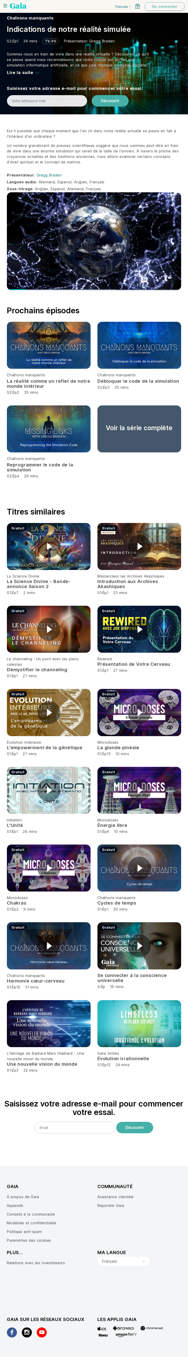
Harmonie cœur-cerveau (36, 981)
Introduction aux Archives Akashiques (127, 584)
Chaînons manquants (30, 18)
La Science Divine (23, 576)
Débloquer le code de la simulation (138, 381)
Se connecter (164, 6)
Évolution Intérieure (24, 742)
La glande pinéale (118, 747)
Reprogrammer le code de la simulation (40, 467)
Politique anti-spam (24, 1231)
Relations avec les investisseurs (36, 1262)
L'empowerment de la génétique (45, 747)
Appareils (15, 1205)
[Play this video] (48, 546)
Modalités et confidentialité (31, 1223)
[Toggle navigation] (5, 5)
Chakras (17, 903)
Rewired (104, 659)
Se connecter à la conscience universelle (132, 978)
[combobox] (123, 1261)
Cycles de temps (116, 903)
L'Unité (15, 825)
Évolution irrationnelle (123, 1058)
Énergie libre (112, 825)
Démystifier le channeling (37, 669)
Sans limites (108, 1053)
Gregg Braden (102, 41)
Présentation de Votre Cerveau (133, 664)
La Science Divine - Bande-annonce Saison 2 (39, 584)
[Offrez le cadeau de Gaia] (137, 6)
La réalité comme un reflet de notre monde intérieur (48, 383)
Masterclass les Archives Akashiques (130, 576)
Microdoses (108, 742)
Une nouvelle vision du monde (42, 1064)
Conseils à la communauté (31, 1214)
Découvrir (110, 101)
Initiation (14, 820)
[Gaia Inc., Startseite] (18, 6)
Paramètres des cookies (29, 1240)
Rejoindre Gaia (110, 1205)
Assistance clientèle (115, 1196)
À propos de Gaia (23, 1196)
